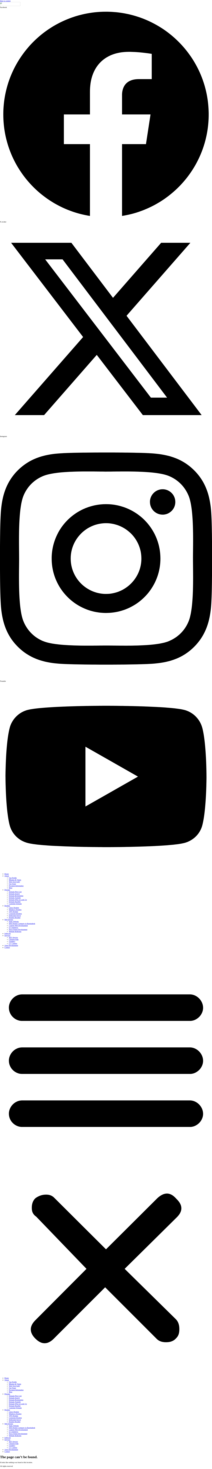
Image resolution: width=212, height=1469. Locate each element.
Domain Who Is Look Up (18, 900)
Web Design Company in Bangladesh (22, 924)
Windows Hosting (15, 910)
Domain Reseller (15, 902)
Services (7, 935)
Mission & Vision (15, 880)
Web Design (8, 920)
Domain (7, 890)
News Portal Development (18, 930)
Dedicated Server (15, 916)
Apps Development (11, 945)
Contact (7, 947)
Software (7, 933)
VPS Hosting (13, 912)
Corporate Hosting (15, 914)
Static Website (14, 922)
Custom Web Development (18, 926)
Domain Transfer (15, 898)
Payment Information (16, 886)
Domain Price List (15, 892)
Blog (10, 888)
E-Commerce (13, 928)
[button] (106, 1162)
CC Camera (13, 943)
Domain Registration (16, 896)
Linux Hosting (14, 908)
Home (6, 874)
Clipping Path (13, 939)
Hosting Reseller (14, 918)
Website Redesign (15, 931)
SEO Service (13, 937)
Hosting (7, 906)
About (6, 876)
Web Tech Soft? (14, 882)
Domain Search (14, 894)
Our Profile (13, 878)
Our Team (12, 884)
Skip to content (5, 1)
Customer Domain (15, 904)
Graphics (12, 941)
